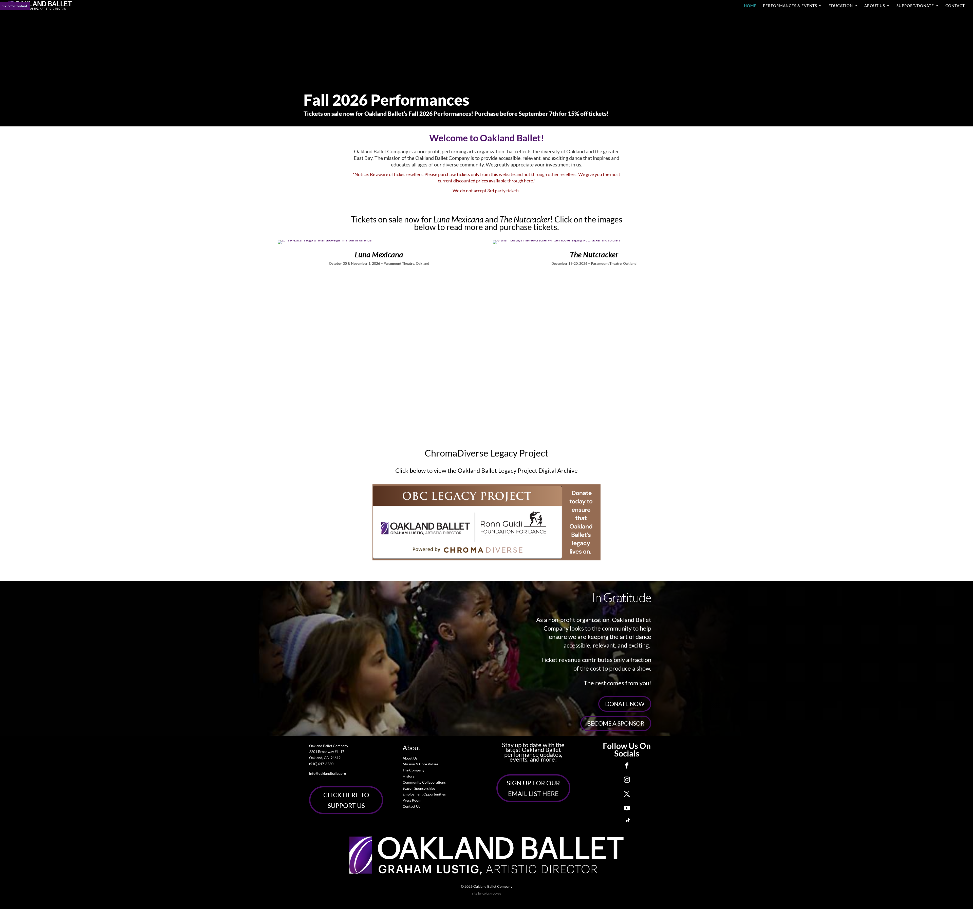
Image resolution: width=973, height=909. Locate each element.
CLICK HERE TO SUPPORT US (346, 800)
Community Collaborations (424, 782)
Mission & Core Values (420, 764)
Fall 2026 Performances (386, 99)
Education (841, 6)
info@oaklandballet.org (327, 773)
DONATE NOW (624, 703)
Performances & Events (790, 6)
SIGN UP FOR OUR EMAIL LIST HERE (533, 788)
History (409, 776)
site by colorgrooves (486, 893)
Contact (955, 6)
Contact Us (411, 806)
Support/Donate (915, 6)
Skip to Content (15, 6)
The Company (413, 770)
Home (750, 6)
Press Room (412, 800)
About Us (874, 6)
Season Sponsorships (419, 788)
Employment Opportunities (424, 794)
